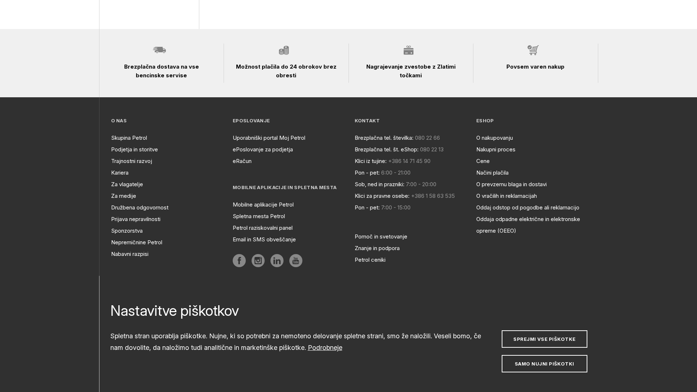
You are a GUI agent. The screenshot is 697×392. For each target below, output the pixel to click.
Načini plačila (492, 172)
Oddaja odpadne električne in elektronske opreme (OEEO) (528, 225)
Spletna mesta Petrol (259, 216)
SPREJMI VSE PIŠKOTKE (544, 339)
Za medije (123, 195)
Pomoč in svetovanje (381, 236)
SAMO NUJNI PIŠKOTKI (544, 364)
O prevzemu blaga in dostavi (511, 184)
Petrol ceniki (370, 259)
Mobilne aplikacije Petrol (263, 204)
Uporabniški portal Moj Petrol (269, 137)
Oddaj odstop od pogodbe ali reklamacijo (527, 207)
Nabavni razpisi (129, 253)
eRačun (242, 161)
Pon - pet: (367, 172)
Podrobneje (325, 347)
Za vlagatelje (127, 184)
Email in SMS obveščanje (264, 239)
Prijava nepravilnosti (135, 219)
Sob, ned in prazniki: (379, 184)
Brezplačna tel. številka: (384, 137)
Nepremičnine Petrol (136, 242)
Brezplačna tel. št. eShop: (387, 149)
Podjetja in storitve (134, 149)
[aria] (239, 260)
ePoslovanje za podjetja (263, 149)
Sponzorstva (127, 230)
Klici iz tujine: (371, 161)
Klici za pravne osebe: (382, 195)
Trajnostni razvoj (131, 161)
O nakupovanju (494, 137)
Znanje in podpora (377, 248)
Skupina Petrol (129, 137)
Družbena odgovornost (139, 207)
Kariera (120, 172)
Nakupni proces (495, 149)
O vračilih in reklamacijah (506, 195)
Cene (483, 161)
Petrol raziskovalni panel (263, 227)
